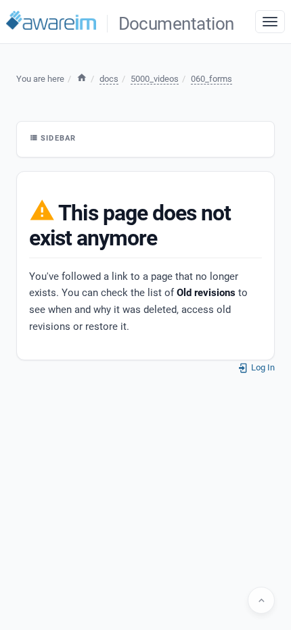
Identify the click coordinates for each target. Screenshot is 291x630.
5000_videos (155, 79)
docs (108, 79)
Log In (262, 367)
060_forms (211, 79)
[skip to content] (261, 600)
